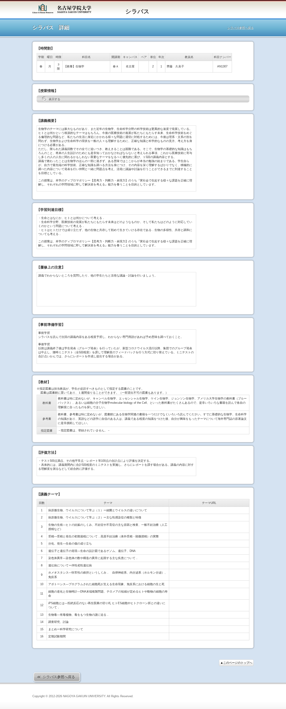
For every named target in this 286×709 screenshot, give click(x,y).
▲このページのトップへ (236, 662)
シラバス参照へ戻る (240, 27)
